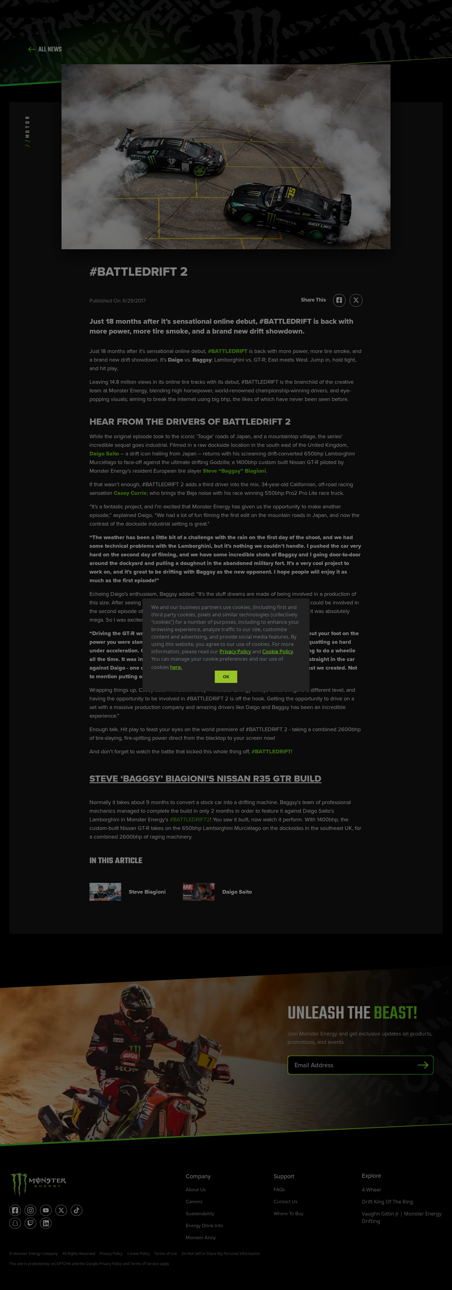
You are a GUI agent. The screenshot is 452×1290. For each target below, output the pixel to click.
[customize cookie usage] (189, 669)
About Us (196, 1189)
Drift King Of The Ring (387, 1201)
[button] (185, 668)
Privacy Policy (235, 651)
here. (176, 667)
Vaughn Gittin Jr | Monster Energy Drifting (402, 1217)
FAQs (279, 1189)
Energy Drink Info (204, 1225)
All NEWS (49, 49)
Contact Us (285, 1201)
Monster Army (201, 1237)
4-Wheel (371, 1189)
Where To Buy (288, 1213)
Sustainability (200, 1213)
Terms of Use (165, 1253)
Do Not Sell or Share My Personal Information (221, 1253)
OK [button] (226, 676)
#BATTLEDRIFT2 (190, 819)
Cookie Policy (277, 651)
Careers (194, 1201)
